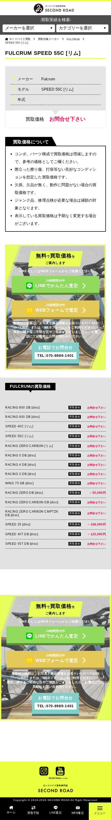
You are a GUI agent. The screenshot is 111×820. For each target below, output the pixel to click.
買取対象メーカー (48, 39)
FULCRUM (73, 39)
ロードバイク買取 (19, 39)
